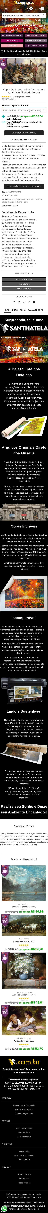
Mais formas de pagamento (18, 126)
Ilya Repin (24, 23)
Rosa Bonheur (24, 939)
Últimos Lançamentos (24, 1114)
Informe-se (24, 1178)
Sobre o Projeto (24, 1174)
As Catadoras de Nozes (24, 1041)
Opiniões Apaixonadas (24, 1155)
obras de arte (8, 202)
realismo (18, 202)
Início (4, 20)
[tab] (7, 310)
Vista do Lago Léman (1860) (24, 907)
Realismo (39, 20)
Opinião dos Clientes (36, 45)
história (39, 199)
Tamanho (23, 105)
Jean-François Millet (24, 992)
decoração (13, 199)
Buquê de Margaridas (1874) (24, 995)
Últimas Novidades (36, 35)
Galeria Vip (12, 45)
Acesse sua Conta (24, 1128)
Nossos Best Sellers (24, 1109)
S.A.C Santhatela (24, 1137)
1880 (16, 206)
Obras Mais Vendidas (12, 35)
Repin (25, 202)
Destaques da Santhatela (24, 1105)
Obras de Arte (25, 20)
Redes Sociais (24, 1160)
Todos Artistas (12, 40)
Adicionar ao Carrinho (25, 133)
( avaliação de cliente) (21, 97)
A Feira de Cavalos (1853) (24, 941)
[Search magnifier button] (43, 15)
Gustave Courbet (24, 904)
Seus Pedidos (24, 1132)
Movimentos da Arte (36, 40)
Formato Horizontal (26, 199)
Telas (12, 20)
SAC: (24, 1194)
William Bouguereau (24, 1038)
